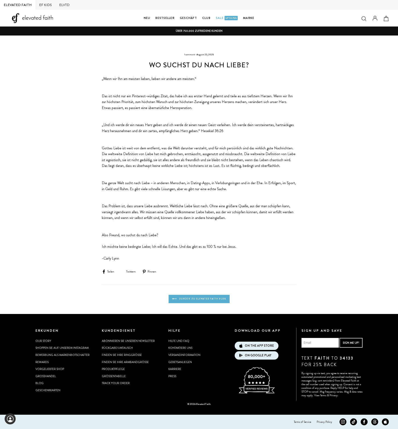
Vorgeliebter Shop (49, 369)
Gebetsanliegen (180, 362)
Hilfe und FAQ (178, 341)
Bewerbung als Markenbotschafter (62, 355)
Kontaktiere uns (180, 348)
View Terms (320, 395)
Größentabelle (114, 376)
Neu (147, 18)
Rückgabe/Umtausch (117, 348)
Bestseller (165, 18)
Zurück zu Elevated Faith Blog (202, 298)
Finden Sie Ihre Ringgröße (122, 355)
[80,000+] (256, 392)
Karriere (174, 369)
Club (206, 18)
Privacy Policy (324, 422)
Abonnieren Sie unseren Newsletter (128, 341)
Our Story (43, 341)
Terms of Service (302, 422)
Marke (248, 18)
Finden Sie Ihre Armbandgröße (125, 362)
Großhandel (45, 376)
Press (172, 376)
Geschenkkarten (47, 390)
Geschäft (188, 18)
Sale (226, 18)
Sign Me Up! (351, 342)
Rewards (42, 362)
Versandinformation (184, 355)
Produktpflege (113, 369)
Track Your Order (116, 383)
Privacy (334, 395)
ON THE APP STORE (259, 345)
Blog (39, 383)
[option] (199, 31)
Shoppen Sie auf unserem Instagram (62, 348)
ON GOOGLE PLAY (258, 355)
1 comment (189, 54)
